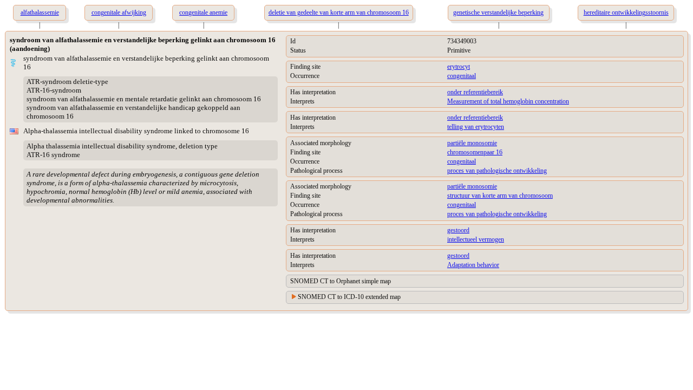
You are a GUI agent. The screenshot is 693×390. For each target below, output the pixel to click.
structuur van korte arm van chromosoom (500, 195)
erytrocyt (458, 66)
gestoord (458, 230)
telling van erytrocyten (475, 127)
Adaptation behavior (473, 265)
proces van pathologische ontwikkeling (497, 170)
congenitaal (461, 76)
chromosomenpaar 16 (474, 152)
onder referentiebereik (475, 92)
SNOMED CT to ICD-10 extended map (349, 297)
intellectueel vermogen (475, 239)
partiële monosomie (472, 143)
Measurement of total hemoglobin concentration (508, 101)
